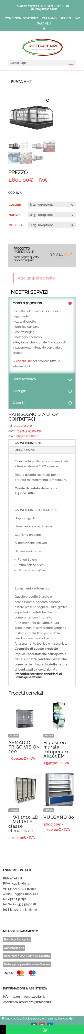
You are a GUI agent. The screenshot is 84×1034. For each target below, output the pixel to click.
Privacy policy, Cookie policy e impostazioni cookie (37, 1018)
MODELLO (16, 225)
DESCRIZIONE (25, 450)
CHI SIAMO (49, 18)
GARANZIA (44, 23)
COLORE (15, 205)
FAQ (77, 18)
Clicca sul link (22, 361)
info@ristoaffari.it (27, 436)
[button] (48, 100)
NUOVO (14, 215)
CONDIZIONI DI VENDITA (21, 18)
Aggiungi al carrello (36, 278)
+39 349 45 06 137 (28, 431)
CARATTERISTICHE (28, 443)
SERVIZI (65, 18)
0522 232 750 (22, 426)
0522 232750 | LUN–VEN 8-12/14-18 (44, 6)
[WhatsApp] (45, 1029)
